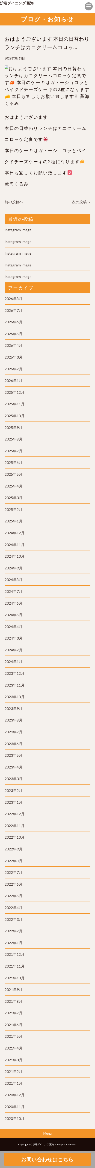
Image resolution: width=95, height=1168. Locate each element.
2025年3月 (13, 497)
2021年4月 (13, 1048)
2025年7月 (13, 451)
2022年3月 (13, 919)
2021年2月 (13, 1071)
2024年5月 (13, 614)
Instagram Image (18, 230)
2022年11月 (14, 825)
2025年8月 (13, 439)
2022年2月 (13, 931)
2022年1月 (13, 942)
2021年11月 (14, 966)
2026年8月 (13, 298)
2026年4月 (13, 345)
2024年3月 (13, 638)
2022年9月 (13, 849)
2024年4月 (13, 626)
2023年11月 (14, 685)
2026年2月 (13, 369)
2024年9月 (13, 568)
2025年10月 (14, 415)
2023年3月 (13, 778)
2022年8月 (13, 861)
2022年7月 (13, 872)
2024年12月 (14, 533)
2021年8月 (13, 1001)
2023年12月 (14, 673)
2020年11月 (14, 1106)
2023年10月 (14, 696)
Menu (47, 1133)
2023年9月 (13, 708)
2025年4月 (13, 486)
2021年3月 (13, 1060)
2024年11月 (14, 544)
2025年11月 (14, 404)
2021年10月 (14, 978)
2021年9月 (13, 989)
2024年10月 (14, 556)
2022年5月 (13, 895)
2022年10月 (14, 837)
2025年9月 (13, 427)
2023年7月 (13, 732)
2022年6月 (13, 884)
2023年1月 (13, 802)
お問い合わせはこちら (47, 1159)
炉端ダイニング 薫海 (17, 3)
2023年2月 (13, 790)
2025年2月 (13, 509)
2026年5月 (13, 333)
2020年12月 (14, 1095)
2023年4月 (13, 767)
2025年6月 (13, 462)
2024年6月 (13, 603)
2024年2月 (13, 650)
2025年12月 (14, 392)
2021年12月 (14, 954)
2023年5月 (13, 755)
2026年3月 (13, 357)
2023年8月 (13, 720)
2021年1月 (13, 1083)
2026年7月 (13, 310)
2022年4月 (13, 907)
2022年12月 (14, 814)
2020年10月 (14, 1118)
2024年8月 (13, 579)
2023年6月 (13, 743)
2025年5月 (13, 474)
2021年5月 (13, 1036)
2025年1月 (13, 521)
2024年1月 (13, 661)
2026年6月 (13, 322)
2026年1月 (13, 380)
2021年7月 (13, 1013)
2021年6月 (13, 1024)
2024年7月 (13, 591)
